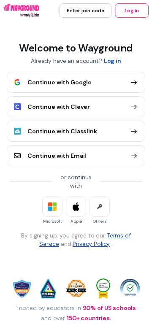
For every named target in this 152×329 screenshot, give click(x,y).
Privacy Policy (91, 244)
